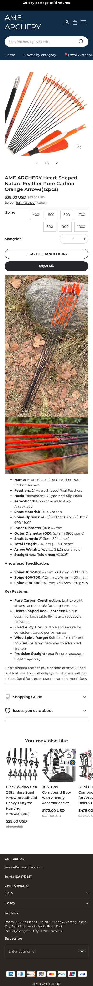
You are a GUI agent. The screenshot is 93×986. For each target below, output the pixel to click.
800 (49, 226)
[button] (83, 22)
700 (82, 214)
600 (66, 214)
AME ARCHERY (51, 984)
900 (65, 226)
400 (36, 214)
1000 (81, 226)
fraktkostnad (25, 202)
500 (51, 214)
